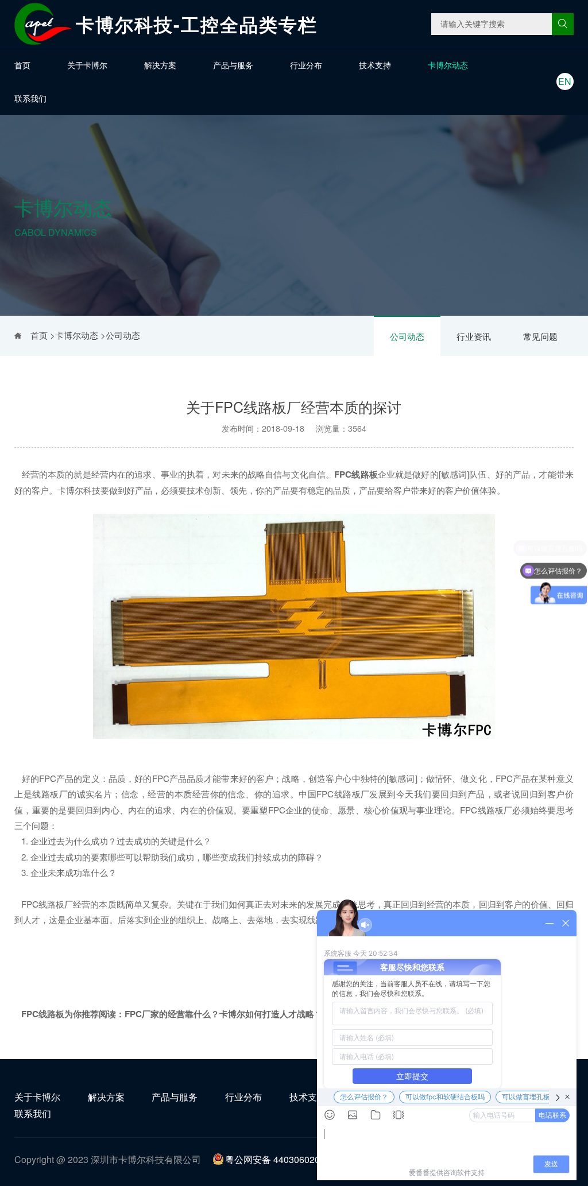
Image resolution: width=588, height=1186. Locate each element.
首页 (22, 65)
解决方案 (160, 65)
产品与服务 (233, 65)
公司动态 (407, 336)
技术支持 (375, 65)
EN (564, 81)
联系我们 (30, 98)
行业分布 (306, 65)
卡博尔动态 (448, 65)
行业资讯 (474, 336)
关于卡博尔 (87, 65)
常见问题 (540, 336)
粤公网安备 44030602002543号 (290, 1159)
